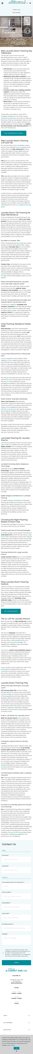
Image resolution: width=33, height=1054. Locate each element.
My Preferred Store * (7, 924)
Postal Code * (5, 913)
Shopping (24, 19)
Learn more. (11, 1045)
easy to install (8, 381)
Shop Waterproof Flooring (13, 133)
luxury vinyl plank (21, 147)
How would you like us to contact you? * (13, 882)
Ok (16, 1048)
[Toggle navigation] (2, 3)
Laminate (4, 442)
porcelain (21, 243)
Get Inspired (8, 1022)
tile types (4, 275)
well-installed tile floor (18, 640)
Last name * (5, 866)
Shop (5, 1015)
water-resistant (13, 308)
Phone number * (6, 892)
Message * (5, 934)
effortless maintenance (8, 409)
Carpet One (4, 19)
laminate (4, 767)
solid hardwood (15, 709)
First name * (5, 855)
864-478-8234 (16, 12)
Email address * (6, 902)
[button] (24, 3)
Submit (16, 962)
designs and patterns (15, 500)
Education (7, 1029)
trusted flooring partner (8, 118)
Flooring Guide (14, 19)
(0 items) (30, 3)
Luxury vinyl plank (6, 358)
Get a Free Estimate (10, 611)
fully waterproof (8, 694)
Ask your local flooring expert (17, 832)
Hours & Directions (16, 983)
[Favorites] (27, 3)
